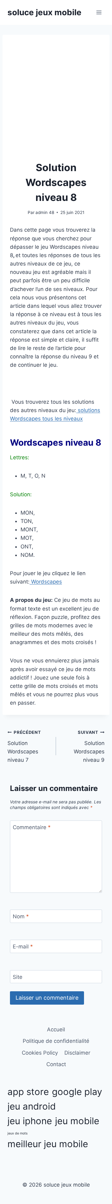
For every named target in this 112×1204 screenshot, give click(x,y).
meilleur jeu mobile (47, 1143)
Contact (56, 1064)
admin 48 (44, 212)
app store (28, 1091)
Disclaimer (77, 1053)
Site (17, 977)
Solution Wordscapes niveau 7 (24, 746)
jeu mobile (77, 1120)
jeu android (31, 1106)
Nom (21, 916)
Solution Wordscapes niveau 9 (89, 746)
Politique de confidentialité (56, 1041)
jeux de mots (17, 1133)
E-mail (23, 946)
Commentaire (32, 827)
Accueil (56, 1029)
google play (77, 1091)
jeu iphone (29, 1120)
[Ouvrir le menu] (99, 12)
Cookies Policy (40, 1053)
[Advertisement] (56, 101)
